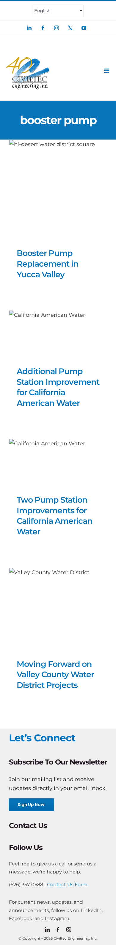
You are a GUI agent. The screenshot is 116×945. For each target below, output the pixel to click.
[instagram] (68, 929)
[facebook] (58, 929)
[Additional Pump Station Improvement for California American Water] (58, 333)
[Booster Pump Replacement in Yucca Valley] (58, 188)
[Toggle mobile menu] (107, 71)
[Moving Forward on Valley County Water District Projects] (58, 608)
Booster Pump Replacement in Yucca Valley (48, 263)
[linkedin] (47, 929)
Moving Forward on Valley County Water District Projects (55, 674)
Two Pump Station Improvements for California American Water (55, 515)
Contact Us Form (67, 884)
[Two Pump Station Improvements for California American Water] (58, 461)
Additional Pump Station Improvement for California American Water (58, 387)
